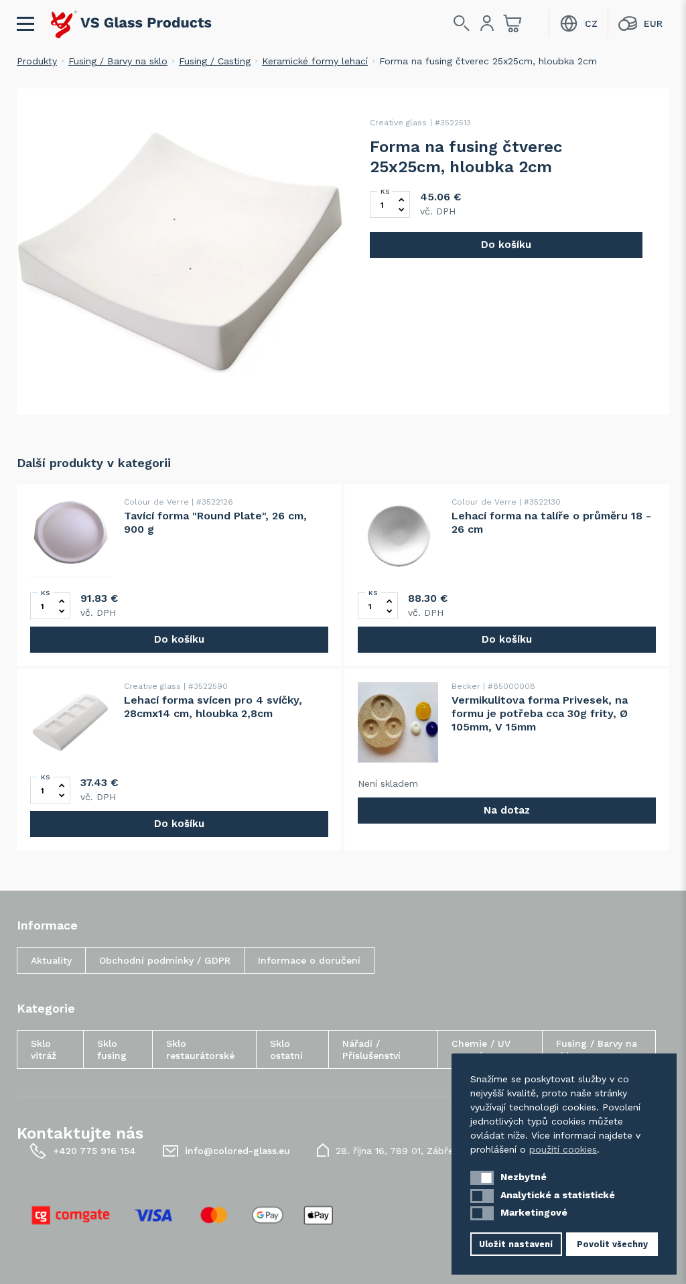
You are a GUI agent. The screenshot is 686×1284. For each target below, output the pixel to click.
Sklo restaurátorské (200, 1049)
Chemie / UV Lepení (481, 1049)
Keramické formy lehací (315, 61)
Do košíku (506, 245)
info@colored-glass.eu (237, 1150)
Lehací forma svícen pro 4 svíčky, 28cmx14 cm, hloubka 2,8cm (213, 707)
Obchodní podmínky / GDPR (164, 960)
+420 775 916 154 (94, 1150)
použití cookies (563, 1149)
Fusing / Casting (215, 61)
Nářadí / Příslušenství (371, 1049)
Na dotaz (507, 810)
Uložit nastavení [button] (516, 1244)
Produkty (37, 61)
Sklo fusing (112, 1049)
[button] (482, 1178)
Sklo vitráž (43, 1049)
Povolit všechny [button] (612, 1244)
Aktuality (51, 960)
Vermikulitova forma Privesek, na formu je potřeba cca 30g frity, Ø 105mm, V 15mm (540, 713)
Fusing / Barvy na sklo (117, 61)
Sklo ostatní (286, 1049)
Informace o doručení (309, 960)
